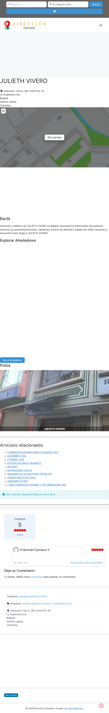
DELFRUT (12, 466)
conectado (37, 576)
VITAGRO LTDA (15, 459)
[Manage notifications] (101, 705)
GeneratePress (75, 708)
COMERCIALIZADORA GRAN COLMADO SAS (32, 452)
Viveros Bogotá (31, 603)
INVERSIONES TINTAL (19, 470)
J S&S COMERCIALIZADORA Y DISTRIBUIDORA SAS (36, 484)
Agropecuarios (27, 596)
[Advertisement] (54, 53)
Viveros (42, 596)
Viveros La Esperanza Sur (57, 603)
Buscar (97, 4)
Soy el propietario (12, 360)
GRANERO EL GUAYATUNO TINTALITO (29, 474)
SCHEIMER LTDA (16, 456)
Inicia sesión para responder (86, 562)
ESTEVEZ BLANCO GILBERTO (24, 463)
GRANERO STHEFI (17, 481)
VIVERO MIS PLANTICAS (21, 477)
